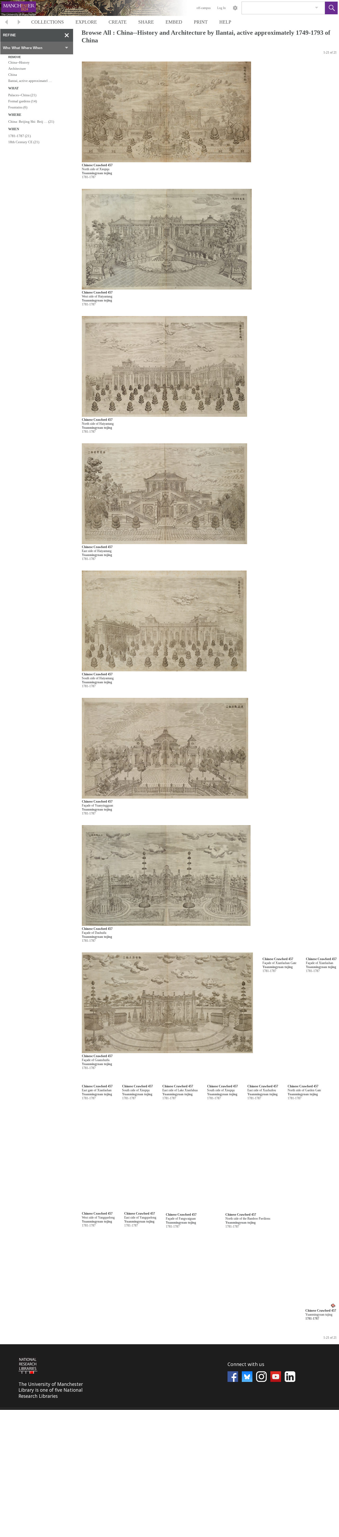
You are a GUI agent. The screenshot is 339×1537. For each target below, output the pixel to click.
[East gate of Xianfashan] (167, 1384)
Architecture (17, 69)
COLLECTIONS (47, 22)
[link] (317, 8)
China (12, 75)
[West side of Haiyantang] (167, 239)
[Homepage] (100, 8)
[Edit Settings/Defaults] (235, 8)
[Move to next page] (19, 22)
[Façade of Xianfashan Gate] (167, 1130)
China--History (19, 62)
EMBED (174, 22)
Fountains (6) (17, 107)
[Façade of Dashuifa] (166, 875)
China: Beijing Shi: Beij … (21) (31, 122)
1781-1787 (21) (19, 136)
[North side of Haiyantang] (164, 366)
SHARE (146, 22)
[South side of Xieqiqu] (165, 1512)
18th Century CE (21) (23, 142)
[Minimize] (66, 35)
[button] (331, 8)
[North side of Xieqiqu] (166, 112)
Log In (221, 8)
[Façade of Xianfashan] (166, 1257)
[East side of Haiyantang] (164, 494)
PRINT (201, 22)
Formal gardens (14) (22, 101)
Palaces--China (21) (22, 95)
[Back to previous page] (6, 22)
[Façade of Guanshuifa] (167, 1003)
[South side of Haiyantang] (164, 621)
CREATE (118, 22)
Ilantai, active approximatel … (30, 81)
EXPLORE (86, 22)
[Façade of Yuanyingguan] (165, 748)
